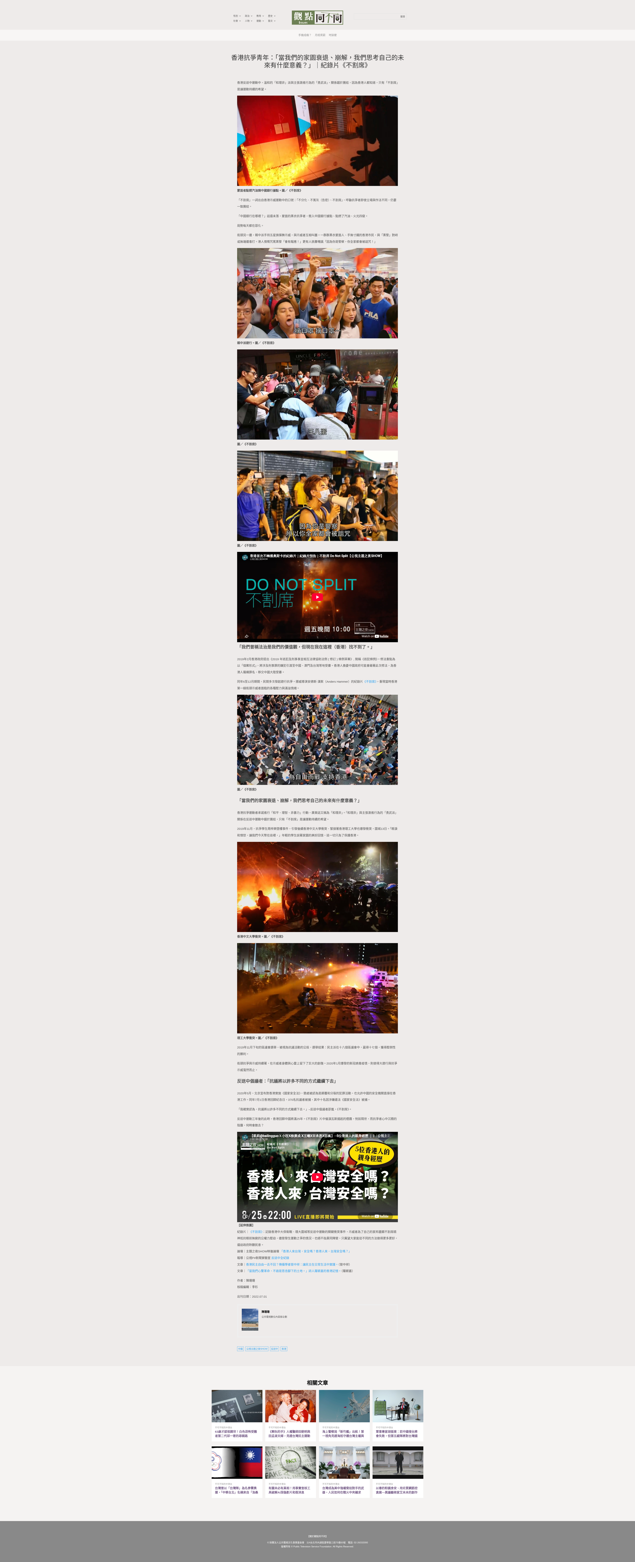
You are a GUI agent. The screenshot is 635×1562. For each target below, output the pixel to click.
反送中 (274, 1348)
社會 (235, 21)
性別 (235, 16)
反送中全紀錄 (280, 1258)
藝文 (270, 21)
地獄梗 (333, 35)
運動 (258, 21)
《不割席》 (369, 681)
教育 (258, 16)
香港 (284, 1348)
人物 (247, 21)
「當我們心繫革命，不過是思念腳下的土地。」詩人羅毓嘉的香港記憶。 (293, 1271)
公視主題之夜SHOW (256, 1348)
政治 (247, 16)
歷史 (270, 16)
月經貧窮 (320, 35)
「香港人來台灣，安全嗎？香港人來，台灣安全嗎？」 (315, 1251)
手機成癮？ (305, 35)
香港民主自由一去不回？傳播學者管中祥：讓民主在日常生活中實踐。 (292, 1264)
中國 (240, 1348)
